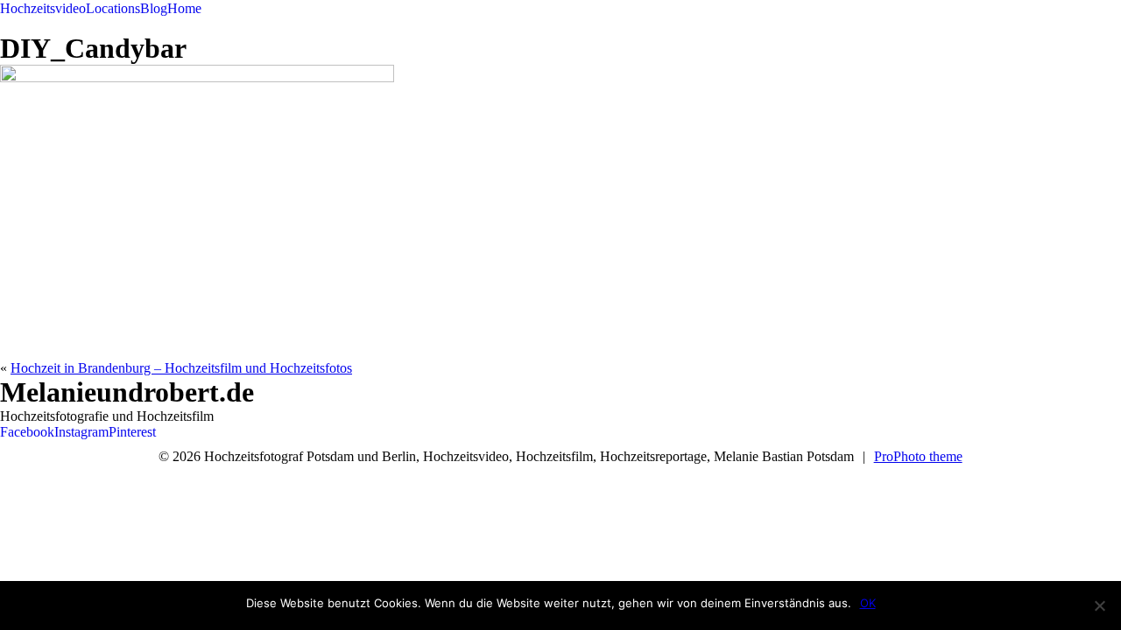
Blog (153, 8)
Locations (113, 8)
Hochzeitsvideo (43, 8)
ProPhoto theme (918, 456)
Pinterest (132, 431)
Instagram (81, 431)
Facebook (27, 431)
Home (184, 8)
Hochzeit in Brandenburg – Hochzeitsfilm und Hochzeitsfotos (181, 367)
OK (868, 603)
